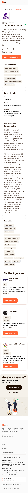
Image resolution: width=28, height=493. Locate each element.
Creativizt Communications (20, 9)
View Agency (9, 300)
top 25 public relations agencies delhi (9, 9)
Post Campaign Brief (10, 57)
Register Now (13, 387)
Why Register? (13, 392)
